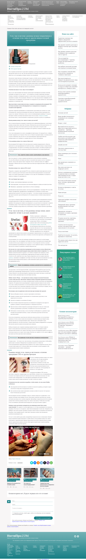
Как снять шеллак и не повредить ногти (22, 28)
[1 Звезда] (18, 462)
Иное (59, 158)
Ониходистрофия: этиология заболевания (67, 200)
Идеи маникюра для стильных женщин (67, 154)
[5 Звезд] (22, 462)
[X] (44, 462)
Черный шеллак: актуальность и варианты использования (67, 286)
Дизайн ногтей (62, 145)
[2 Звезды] (19, 462)
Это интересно (62, 245)
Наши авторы (62, 192)
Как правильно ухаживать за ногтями (66, 162)
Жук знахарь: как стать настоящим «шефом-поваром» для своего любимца (68, 332)
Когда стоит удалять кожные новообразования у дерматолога (67, 93)
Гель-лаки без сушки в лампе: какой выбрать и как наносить (69, 259)
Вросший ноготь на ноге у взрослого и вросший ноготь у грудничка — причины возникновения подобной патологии (67, 130)
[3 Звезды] (20, 462)
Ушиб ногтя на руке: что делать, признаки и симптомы (68, 235)
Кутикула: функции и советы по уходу (67, 188)
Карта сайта (57, 2)
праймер (11, 257)
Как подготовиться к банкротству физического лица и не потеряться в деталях (67, 80)
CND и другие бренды (16, 68)
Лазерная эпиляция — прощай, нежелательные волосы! (66, 347)
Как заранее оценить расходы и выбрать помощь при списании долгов (68, 46)
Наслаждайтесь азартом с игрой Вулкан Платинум (66, 317)
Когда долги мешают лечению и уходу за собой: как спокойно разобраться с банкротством (67, 86)
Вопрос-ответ (62, 123)
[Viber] (47, 462)
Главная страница (29, 2)
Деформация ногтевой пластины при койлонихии (36, 3)
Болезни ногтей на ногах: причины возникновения (22, 3)
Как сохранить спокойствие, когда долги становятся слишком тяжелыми (67, 73)
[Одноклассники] (38, 462)
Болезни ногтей (63, 113)
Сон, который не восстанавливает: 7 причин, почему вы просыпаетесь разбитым (66, 60)
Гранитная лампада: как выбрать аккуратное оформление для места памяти (67, 39)
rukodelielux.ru (45, 559)
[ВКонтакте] (34, 462)
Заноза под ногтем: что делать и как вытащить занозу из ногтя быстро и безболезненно (48, 3)
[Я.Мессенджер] (31, 462)
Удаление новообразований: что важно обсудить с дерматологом (66, 100)
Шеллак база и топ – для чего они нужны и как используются (69, 296)
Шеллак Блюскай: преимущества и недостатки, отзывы (68, 276)
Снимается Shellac (43, 115)
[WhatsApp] (51, 462)
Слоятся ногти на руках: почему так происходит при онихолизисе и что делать (66, 226)
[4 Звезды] (21, 462)
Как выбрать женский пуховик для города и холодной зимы (67, 67)
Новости (60, 196)
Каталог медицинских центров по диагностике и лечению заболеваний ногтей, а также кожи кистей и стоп (67, 175)
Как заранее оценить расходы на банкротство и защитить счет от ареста (67, 53)
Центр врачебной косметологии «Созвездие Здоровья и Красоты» (66, 324)
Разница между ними (16, 66)
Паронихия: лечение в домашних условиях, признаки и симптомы (67, 213)
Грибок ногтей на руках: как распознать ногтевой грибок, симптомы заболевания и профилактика (67, 139)
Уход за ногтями (63, 231)
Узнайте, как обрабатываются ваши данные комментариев (28, 521)
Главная (9, 28)
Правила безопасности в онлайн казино (69, 267)
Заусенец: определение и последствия (66, 149)
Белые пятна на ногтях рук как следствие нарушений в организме (11, 4)
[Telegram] (41, 462)
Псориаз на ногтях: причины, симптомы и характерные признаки (67, 219)
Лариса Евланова (16, 458)
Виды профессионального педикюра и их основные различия (66, 118)
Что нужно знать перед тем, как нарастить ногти (68, 240)
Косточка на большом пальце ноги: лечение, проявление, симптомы (67, 182)
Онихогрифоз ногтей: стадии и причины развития (63, 3)
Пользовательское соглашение (73, 2)
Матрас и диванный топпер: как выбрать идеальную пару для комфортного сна (67, 339)
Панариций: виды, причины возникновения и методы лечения (66, 206)
